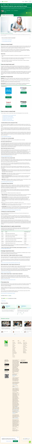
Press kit (13, 355)
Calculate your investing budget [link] (8, 116)
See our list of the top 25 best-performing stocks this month (11, 262)
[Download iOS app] (7, 364)
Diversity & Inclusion (14, 348)
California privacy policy (25, 347)
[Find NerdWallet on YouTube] (22, 362)
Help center (19, 342)
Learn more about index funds (6, 136)
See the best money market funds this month (8, 279)
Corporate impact (13, 346)
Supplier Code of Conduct (25, 344)
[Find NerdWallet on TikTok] (26, 362)
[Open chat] (30, 442)
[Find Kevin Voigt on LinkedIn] (7, 307)
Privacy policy (25, 345)
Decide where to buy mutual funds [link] (8, 117)
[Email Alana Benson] (21, 307)
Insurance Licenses (15, 384)
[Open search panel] (23, 2)
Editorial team (14, 353)
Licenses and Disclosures (15, 376)
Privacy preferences (24, 349)
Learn (8, 4)
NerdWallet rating (8, 95)
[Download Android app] (7, 370)
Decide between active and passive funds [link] (9, 115)
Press (13, 354)
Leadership (14, 343)
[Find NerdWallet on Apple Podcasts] (25, 362)
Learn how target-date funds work (7, 156)
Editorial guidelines (13, 350)
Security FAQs (20, 343)
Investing (4, 4)
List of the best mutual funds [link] (6, 41)
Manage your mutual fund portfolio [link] (8, 120)
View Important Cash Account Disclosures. (15, 418)
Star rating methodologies (14, 352)
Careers (13, 344)
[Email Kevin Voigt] (6, 307)
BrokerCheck (14, 413)
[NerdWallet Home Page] (5, 1)
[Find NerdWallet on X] (21, 362)
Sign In (26, 1)
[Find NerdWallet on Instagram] (24, 362)
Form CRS (15, 409)
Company (13, 342)
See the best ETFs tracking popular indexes (8, 293)
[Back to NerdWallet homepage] (1, 4)
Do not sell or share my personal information (25, 351)
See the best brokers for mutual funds (7, 181)
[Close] (31, 437)
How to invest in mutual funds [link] (7, 39)
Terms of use (25, 342)
